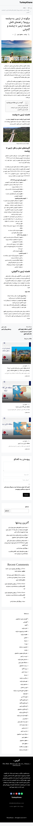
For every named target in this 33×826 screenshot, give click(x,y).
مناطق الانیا (24, 743)
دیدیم (25, 675)
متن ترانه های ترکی (22, 722)
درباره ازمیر (24, 672)
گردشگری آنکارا (23, 703)
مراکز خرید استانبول (22, 734)
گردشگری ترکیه (23, 712)
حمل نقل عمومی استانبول (21, 653)
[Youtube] (16, 794)
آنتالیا (26, 625)
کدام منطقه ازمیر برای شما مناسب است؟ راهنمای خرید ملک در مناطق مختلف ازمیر (16, 577)
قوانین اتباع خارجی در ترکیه (20, 690)
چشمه (24, 8)
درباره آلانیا (24, 669)
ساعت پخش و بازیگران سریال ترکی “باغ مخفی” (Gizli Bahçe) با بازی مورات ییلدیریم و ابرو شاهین (16, 543)
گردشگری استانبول (22, 709)
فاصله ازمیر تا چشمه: (23, 105)
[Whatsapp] (22, 794)
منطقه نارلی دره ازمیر (24, 443)
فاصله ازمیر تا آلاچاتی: (22, 109)
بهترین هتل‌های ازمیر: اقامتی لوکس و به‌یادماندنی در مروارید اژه (15, 586)
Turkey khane (21, 584)
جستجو (27, 507)
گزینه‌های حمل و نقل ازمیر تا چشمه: (19, 107)
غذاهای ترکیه (24, 684)
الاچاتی (25, 637)
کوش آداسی (24, 697)
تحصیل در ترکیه (23, 647)
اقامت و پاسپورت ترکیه (21, 631)
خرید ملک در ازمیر (22, 95)
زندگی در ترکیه (23, 678)
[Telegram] (19, 794)
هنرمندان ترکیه (23, 750)
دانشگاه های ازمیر (22, 662)
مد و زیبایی (24, 728)
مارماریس (25, 718)
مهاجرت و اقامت (23, 746)
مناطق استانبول (23, 740)
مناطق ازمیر (20, 34)
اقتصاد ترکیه (24, 634)
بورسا (26, 644)
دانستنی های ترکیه (22, 659)
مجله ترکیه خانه (23, 725)
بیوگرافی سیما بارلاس (21, 548)
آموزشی (25, 622)
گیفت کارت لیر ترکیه (22, 715)
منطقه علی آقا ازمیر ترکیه (23, 407)
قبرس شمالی (24, 687)
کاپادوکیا (25, 694)
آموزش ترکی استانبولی (21, 619)
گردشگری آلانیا (23, 700)
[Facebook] (11, 794)
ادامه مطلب (27, 376)
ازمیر (27, 83)
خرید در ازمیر (23, 656)
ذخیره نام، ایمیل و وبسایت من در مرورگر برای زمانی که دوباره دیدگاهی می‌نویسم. (17, 488)
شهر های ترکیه (23, 681)
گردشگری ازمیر (23, 706)
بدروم (25, 641)
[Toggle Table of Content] (26, 103)
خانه (29, 8)
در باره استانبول (23, 665)
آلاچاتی (19, 276)
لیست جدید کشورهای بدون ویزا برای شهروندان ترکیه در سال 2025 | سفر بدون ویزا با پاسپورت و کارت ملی (17, 530)
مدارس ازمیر (24, 731)
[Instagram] (14, 794)
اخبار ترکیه (24, 628)
